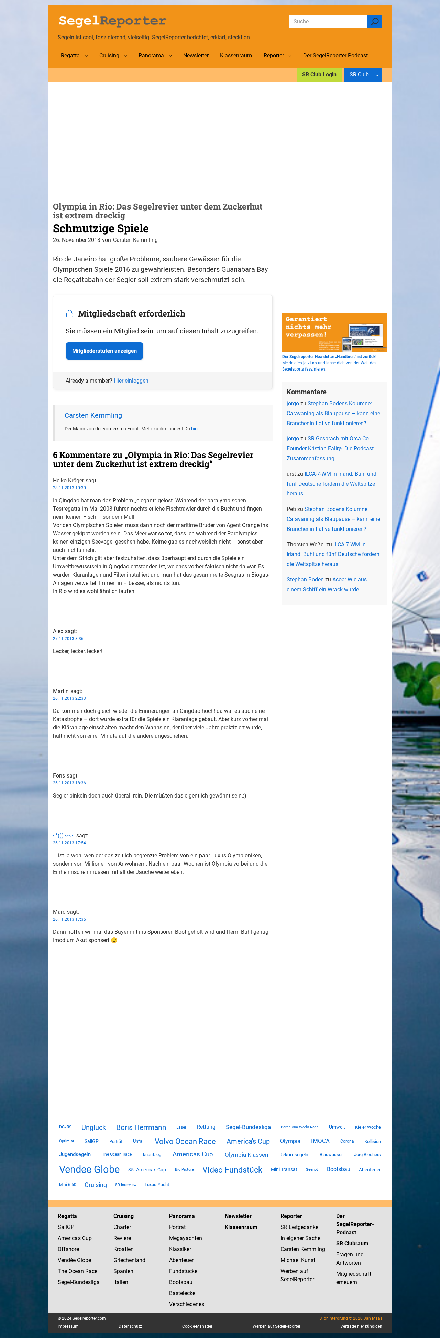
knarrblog (152, 1154)
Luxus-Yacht (157, 1184)
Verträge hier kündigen (361, 1326)
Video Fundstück (232, 1170)
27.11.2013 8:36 (68, 638)
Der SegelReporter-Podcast (355, 1224)
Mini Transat (284, 1169)
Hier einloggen (131, 380)
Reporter (291, 1216)
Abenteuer (370, 1170)
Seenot (312, 1169)
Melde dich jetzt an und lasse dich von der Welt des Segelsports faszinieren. (329, 363)
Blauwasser (331, 1154)
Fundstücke (183, 1271)
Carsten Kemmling (93, 415)
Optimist (66, 1141)
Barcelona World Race (300, 1127)
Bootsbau (338, 1169)
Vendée (67, 1260)
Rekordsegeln (293, 1154)
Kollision (372, 1141)
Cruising (96, 1184)
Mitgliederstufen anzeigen (104, 350)
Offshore (68, 1249)
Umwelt (337, 1127)
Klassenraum (241, 1227)
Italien (120, 1282)
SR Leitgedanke (299, 1227)
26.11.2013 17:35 (69, 919)
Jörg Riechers (367, 1154)
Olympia (290, 1141)
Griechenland (129, 1260)
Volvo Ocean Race (185, 1141)
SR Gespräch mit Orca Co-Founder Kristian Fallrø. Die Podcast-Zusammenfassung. (331, 448)
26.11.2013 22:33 (69, 698)
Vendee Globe (89, 1169)
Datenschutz (130, 1326)
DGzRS (65, 1127)
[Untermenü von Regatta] (86, 55)
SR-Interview (125, 1184)
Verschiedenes (186, 1304)
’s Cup (84, 1238)
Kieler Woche (368, 1127)
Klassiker (180, 1249)
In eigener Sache (300, 1238)
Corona (347, 1141)
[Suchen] (374, 21)
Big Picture (184, 1169)
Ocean (76, 1271)
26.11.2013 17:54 (69, 843)
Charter (122, 1227)
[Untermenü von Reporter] (290, 55)
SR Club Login (319, 74)
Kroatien (123, 1249)
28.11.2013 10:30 (69, 487)
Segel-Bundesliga (248, 1127)
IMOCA (320, 1141)
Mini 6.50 (67, 1184)
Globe (83, 1260)
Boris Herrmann (141, 1127)
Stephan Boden (305, 579)
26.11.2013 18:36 (69, 783)
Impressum (68, 1326)
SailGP (92, 1141)
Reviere (122, 1238)
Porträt (115, 1141)
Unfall (138, 1141)
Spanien (123, 1271)
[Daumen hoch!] (55, 605)
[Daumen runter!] (55, 613)
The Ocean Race (117, 1154)
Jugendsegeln (75, 1154)
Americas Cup (193, 1154)
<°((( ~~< (64, 835)
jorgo (293, 403)
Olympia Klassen (246, 1154)
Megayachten (185, 1238)
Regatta (67, 1216)
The (63, 1271)
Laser (181, 1127)
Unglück (93, 1127)
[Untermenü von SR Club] (377, 74)
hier (195, 428)
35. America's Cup (147, 1170)
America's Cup (248, 1141)
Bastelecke (182, 1293)
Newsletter (238, 1216)
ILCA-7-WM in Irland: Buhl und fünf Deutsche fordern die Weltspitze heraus (331, 484)
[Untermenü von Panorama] (170, 55)
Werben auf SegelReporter (276, 1326)
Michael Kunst (297, 1260)
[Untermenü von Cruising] (125, 55)
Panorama (182, 1216)
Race (90, 1271)
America (67, 1238)
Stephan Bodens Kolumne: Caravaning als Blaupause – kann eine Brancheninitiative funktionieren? (333, 413)
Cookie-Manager (197, 1326)
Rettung (206, 1127)
